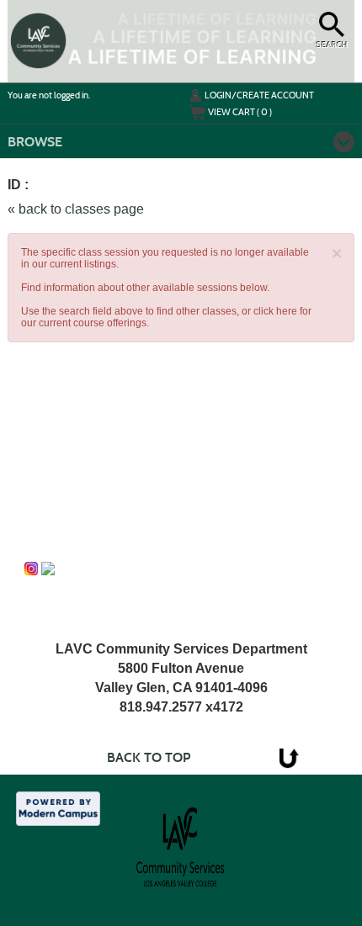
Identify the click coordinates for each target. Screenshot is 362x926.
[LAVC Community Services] (31, 568)
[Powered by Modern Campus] (58, 807)
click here (275, 311)
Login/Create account (259, 95)
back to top (148, 757)
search (332, 45)
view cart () (240, 112)
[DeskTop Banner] (38, 40)
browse (35, 142)
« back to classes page (76, 209)
